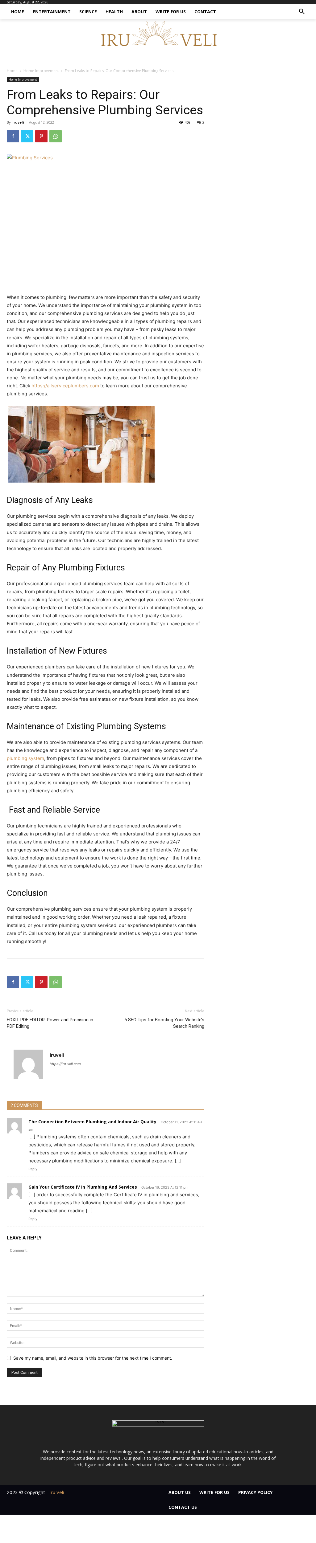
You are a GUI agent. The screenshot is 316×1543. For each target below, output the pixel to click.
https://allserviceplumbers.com (65, 386)
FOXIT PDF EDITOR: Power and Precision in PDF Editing (50, 1023)
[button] (301, 11)
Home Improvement (41, 70)
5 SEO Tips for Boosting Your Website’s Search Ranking (164, 1023)
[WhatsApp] (55, 136)
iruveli (18, 122)
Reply (32, 1169)
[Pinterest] (41, 136)
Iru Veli (56, 1492)
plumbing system (25, 758)
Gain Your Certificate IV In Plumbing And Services (82, 1187)
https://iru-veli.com (65, 1064)
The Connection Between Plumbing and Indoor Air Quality (92, 1122)
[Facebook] (13, 136)
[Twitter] (27, 136)
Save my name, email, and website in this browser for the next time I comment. (92, 1358)
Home (12, 70)
